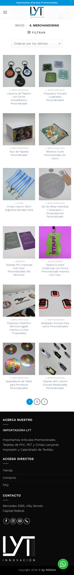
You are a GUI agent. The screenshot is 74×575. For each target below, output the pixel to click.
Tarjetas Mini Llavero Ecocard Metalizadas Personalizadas (55, 384)
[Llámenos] (27, 521)
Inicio (19, 25)
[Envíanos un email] (20, 521)
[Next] (44, 402)
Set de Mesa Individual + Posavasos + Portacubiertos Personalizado (55, 211)
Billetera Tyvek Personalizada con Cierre (55, 155)
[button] (5, 12)
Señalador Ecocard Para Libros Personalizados (55, 325)
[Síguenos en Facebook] (6, 521)
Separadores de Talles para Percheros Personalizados (19, 384)
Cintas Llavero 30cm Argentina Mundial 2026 (19, 208)
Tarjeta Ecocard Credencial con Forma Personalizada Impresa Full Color (55, 269)
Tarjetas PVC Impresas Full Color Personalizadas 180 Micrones (19, 269)
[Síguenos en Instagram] (13, 521)
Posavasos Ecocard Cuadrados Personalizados (55, 97)
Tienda (8, 470)
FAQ (6, 485)
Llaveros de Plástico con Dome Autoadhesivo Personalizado (19, 98)
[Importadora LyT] (37, 12)
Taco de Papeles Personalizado (19, 153)
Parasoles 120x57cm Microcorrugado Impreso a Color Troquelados (19, 328)
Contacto (9, 478)
